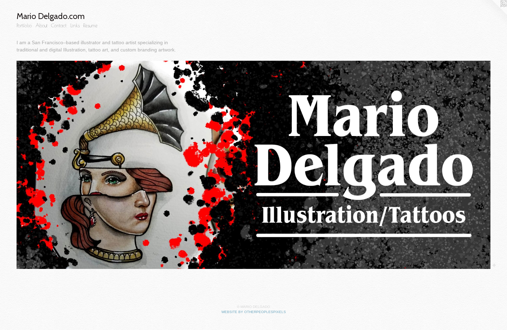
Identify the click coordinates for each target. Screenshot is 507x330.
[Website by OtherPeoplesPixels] (493, 14)
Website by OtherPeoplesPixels (253, 312)
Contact (59, 25)
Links (75, 25)
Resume (90, 25)
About (42, 25)
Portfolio (24, 25)
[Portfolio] (253, 165)
